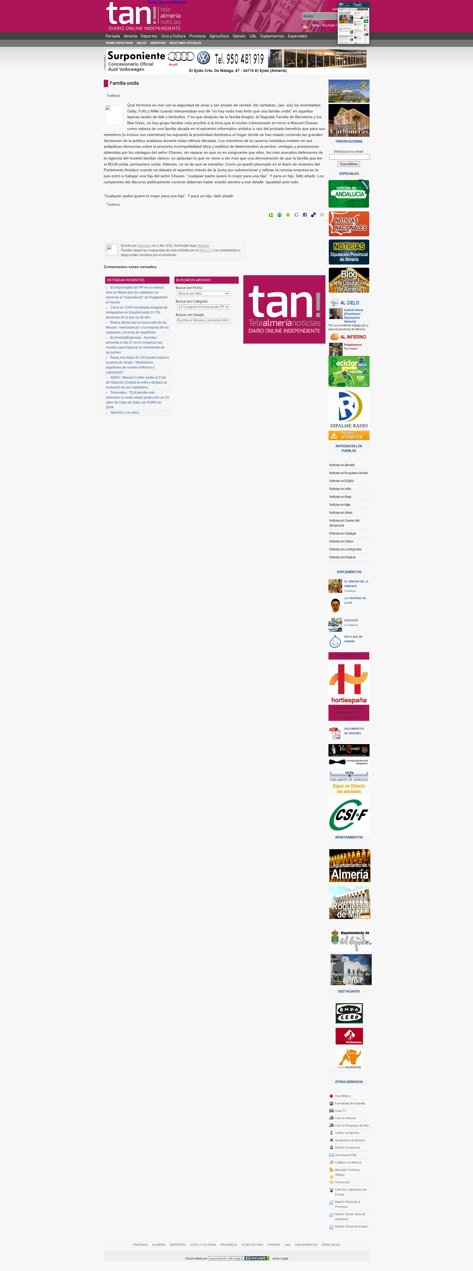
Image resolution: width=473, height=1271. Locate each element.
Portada (113, 36)
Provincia (197, 36)
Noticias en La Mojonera (345, 549)
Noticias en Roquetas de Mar (348, 473)
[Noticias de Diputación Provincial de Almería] (349, 253)
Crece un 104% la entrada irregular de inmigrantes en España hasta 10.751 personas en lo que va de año (137, 312)
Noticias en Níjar (339, 505)
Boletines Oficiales (185, 43)
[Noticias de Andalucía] (349, 195)
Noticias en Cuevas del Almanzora (344, 522)
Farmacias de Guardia (350, 1103)
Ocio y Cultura (173, 36)
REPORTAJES (348, 656)
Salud (141, 43)
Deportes (149, 36)
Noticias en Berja (340, 497)
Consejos (356, 586)
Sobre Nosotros (119, 43)
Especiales (297, 36)
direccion (144, 245)
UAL (253, 36)
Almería (130, 36)
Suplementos (272, 36)
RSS (305, 25)
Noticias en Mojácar (342, 557)
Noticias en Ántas (340, 512)
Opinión (239, 36)
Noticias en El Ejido (341, 481)
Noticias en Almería (167, 2)
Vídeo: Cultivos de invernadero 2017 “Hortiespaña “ (349, 712)
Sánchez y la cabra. (125, 412)
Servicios (158, 43)
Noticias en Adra (340, 489)
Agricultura (219, 36)
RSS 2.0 (205, 250)
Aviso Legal (280, 1258)
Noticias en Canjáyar (342, 533)
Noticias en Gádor (341, 541)
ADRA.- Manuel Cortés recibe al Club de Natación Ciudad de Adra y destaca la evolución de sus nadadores (136, 382)
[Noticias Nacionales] (349, 225)
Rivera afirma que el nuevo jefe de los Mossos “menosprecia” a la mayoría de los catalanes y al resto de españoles (137, 327)
